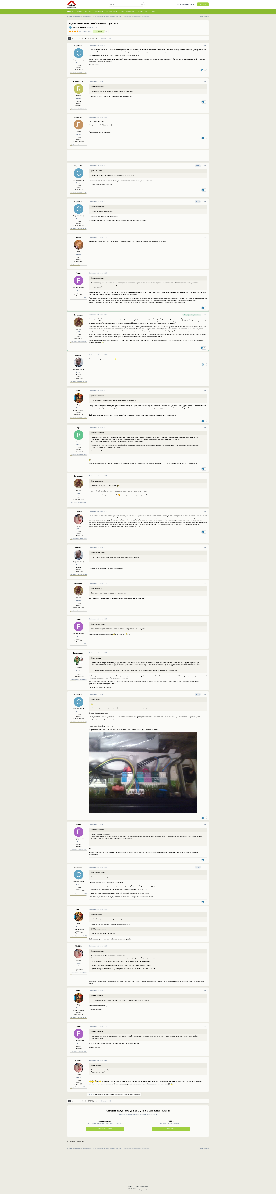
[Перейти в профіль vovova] (78, 245)
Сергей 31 (82, 27)
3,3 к (79, 445)
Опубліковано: (98, 45)
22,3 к (79, 372)
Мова (130, 1186)
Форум (70, 11)
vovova (78, 237)
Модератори (142, 11)
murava (78, 355)
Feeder (78, 273)
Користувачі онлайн (128, 11)
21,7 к (79, 408)
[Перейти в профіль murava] (78, 362)
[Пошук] (142, 4)
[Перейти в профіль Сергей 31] (70, 27)
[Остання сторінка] (96, 38)
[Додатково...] (205, 45)
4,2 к (79, 254)
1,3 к (79, 98)
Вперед (91, 38)
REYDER (78, 512)
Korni (78, 391)
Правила (79, 11)
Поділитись (87, 31)
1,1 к (79, 332)
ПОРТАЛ (153, 11)
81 (79, 290)
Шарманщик (78, 653)
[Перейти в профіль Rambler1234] (78, 89)
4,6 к (79, 529)
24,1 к (79, 63)
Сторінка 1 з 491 (106, 38)
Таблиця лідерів (111, 11)
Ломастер (78, 117)
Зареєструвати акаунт (105, 1128)
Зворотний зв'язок (141, 1186)
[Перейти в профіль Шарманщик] (78, 660)
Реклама (88, 11)
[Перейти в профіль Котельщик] (78, 322)
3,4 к (79, 134)
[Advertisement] (128, 156)
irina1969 (96, 1094)
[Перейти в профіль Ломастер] (78, 124)
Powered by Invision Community (138, 1191)
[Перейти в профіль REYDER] (78, 519)
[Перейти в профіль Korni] (78, 398)
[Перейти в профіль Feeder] (78, 280)
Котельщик (78, 315)
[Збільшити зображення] (103, 342)
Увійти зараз (171, 1128)
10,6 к (79, 670)
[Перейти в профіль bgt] (78, 435)
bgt (78, 428)
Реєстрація (203, 4)
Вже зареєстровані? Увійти (185, 4)
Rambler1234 (78, 81)
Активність (98, 11)
